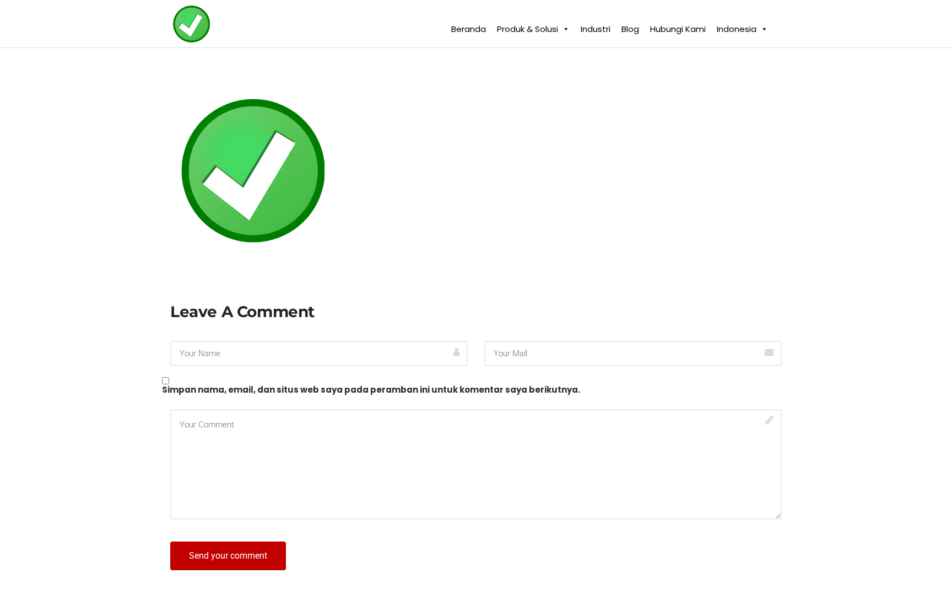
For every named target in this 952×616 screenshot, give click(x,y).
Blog (630, 26)
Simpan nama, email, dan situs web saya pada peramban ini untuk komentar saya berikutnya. (371, 389)
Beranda (468, 26)
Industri (595, 26)
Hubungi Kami (678, 26)
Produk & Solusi (527, 26)
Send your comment (228, 555)
